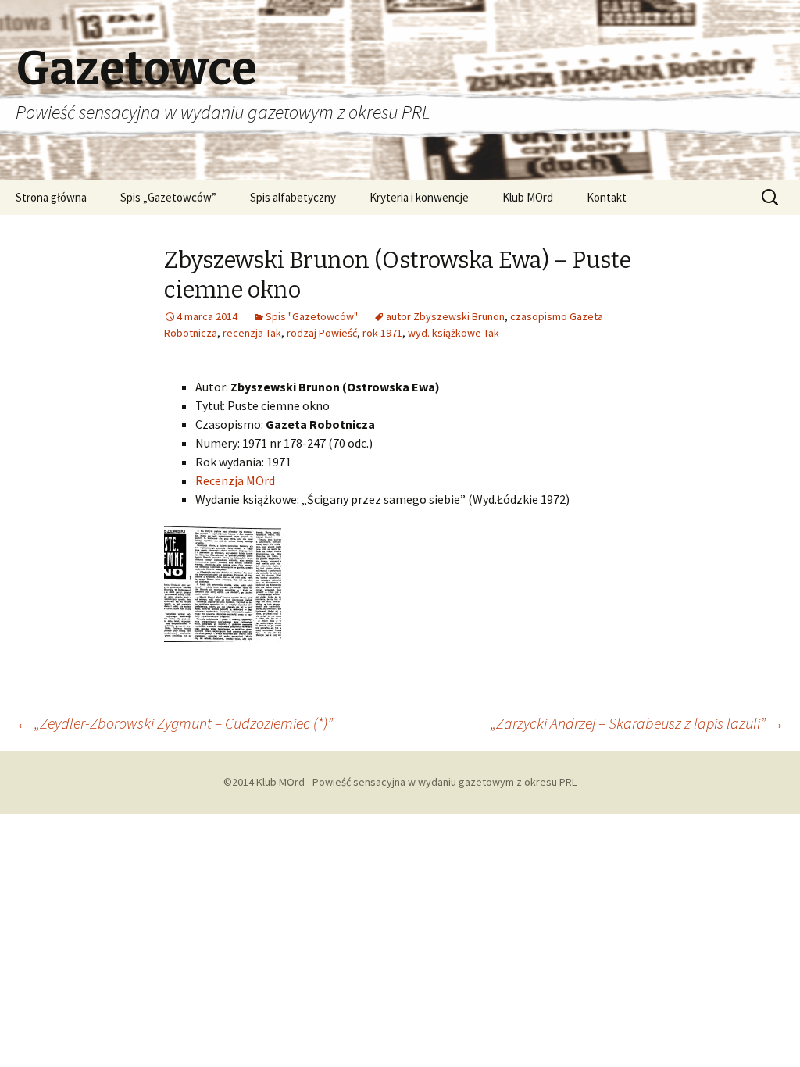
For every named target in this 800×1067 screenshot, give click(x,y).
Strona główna (51, 197)
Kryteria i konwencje (419, 197)
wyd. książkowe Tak (453, 333)
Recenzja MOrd (235, 480)
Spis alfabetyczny (293, 197)
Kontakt (607, 197)
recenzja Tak (252, 333)
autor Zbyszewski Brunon (445, 316)
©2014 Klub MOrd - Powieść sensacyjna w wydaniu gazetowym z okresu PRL (400, 782)
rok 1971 (382, 333)
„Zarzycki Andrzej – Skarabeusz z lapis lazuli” (637, 723)
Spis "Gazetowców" (312, 316)
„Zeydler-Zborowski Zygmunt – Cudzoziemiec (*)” (174, 723)
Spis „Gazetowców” (168, 197)
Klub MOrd (527, 197)
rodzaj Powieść (322, 333)
